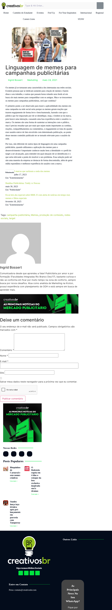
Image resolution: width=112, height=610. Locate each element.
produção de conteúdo (51, 215)
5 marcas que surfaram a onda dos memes (32, 171)
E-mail (4, 361)
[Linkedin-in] (13, 454)
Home (6, 13)
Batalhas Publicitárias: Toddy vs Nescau (22, 183)
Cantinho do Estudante (23, 13)
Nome (4, 356)
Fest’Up (51, 13)
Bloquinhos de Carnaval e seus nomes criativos (15, 472)
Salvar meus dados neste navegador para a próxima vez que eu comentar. (38, 382)
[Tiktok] (29, 454)
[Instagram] (5, 454)
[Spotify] (26, 573)
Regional (100, 13)
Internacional (86, 13)
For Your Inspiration (67, 13)
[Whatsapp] (21, 454)
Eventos (40, 13)
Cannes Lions (29, 19)
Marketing (32, 80)
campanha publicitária (18, 215)
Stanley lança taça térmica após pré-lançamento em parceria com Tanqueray (15, 512)
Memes (34, 215)
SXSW (81, 19)
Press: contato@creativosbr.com (22, 590)
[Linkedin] (32, 573)
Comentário (7, 350)
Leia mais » (13, 481)
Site (2, 373)
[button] (85, 548)
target (12, 218)
